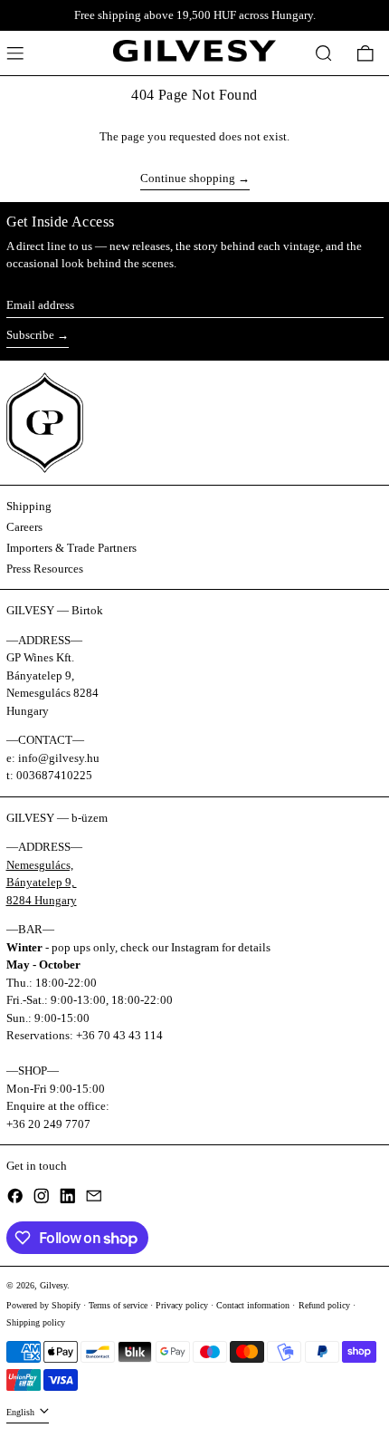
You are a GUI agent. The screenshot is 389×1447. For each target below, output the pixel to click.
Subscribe (30, 335)
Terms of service (118, 1305)
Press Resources (44, 568)
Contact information (252, 1305)
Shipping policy (35, 1322)
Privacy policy (182, 1305)
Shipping (29, 506)
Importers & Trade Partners (71, 548)
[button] (324, 53)
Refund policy (324, 1305)
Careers (24, 527)
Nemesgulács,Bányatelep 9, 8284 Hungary (41, 882)
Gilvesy (53, 1285)
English (21, 1412)
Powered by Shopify (43, 1305)
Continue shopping (187, 178)
